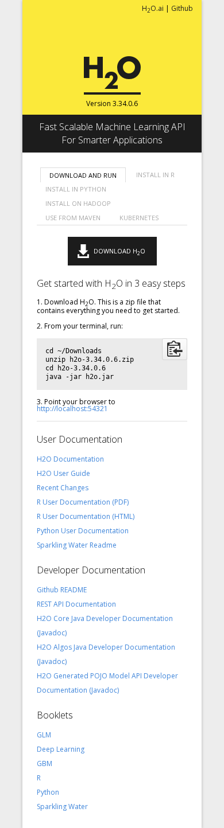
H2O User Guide (63, 473)
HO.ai (153, 8)
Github (182, 8)
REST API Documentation (76, 604)
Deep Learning (60, 749)
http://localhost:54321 (72, 408)
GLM (44, 735)
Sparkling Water (62, 806)
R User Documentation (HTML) (85, 516)
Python (48, 792)
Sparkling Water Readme (77, 545)
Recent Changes (62, 488)
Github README (62, 590)
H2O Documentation (70, 459)
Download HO (119, 252)
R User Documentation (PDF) (83, 502)
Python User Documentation (83, 531)
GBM (44, 763)
